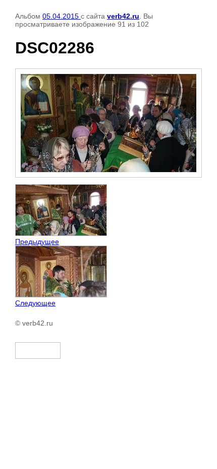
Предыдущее (37, 242)
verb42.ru (123, 16)
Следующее (35, 303)
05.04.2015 (61, 16)
